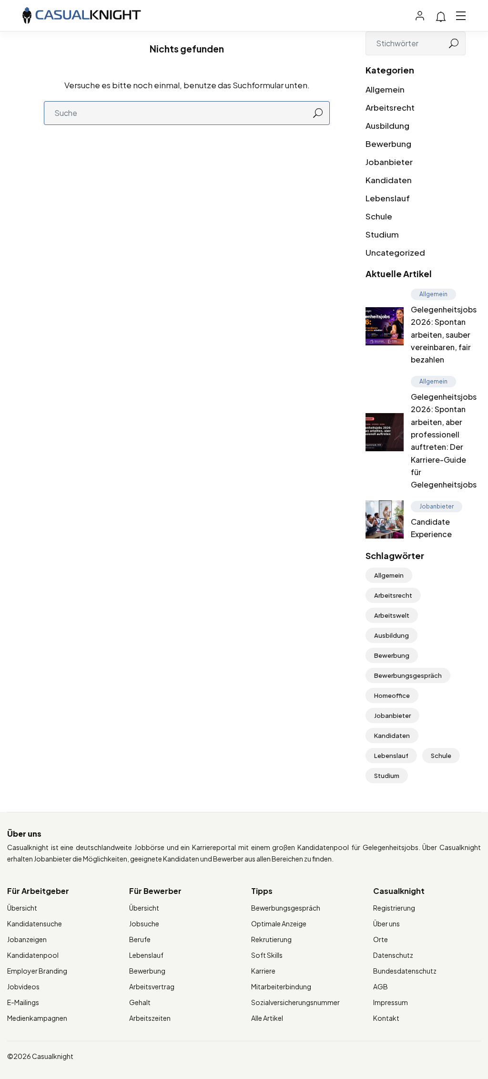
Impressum (390, 1002)
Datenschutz (393, 955)
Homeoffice (392, 695)
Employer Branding (37, 970)
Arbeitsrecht (390, 107)
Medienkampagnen (37, 1018)
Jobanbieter (389, 161)
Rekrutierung (271, 939)
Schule (379, 216)
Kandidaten (389, 180)
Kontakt (386, 1018)
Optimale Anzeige (278, 923)
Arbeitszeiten (150, 1018)
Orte (380, 939)
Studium (382, 234)
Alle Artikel (267, 1018)
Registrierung (394, 907)
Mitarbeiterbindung (281, 986)
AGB (380, 986)
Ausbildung (387, 125)
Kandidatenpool (33, 955)
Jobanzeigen (27, 939)
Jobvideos (23, 986)
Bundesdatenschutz (405, 970)
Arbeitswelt (391, 615)
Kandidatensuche (34, 923)
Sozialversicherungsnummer (295, 1002)
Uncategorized (395, 252)
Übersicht (22, 907)
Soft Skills (267, 955)
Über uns (386, 923)
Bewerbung (388, 143)
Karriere (263, 970)
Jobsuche (144, 923)
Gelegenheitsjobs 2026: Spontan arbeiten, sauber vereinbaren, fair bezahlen (444, 334)
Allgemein (385, 89)
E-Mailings (23, 1002)
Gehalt (140, 1002)
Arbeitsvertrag (151, 986)
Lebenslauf (388, 198)
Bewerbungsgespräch (408, 675)
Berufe (140, 939)
